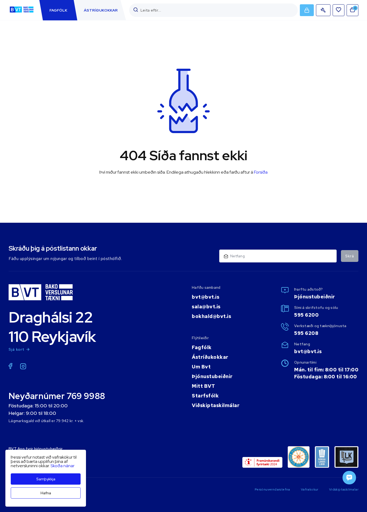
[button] (136, 10)
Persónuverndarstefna (272, 489)
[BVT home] (22, 12)
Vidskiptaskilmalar (343, 489)
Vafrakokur (309, 489)
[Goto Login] (338, 10)
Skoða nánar (62, 466)
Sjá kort (17, 349)
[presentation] (58, 10)
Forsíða (261, 172)
